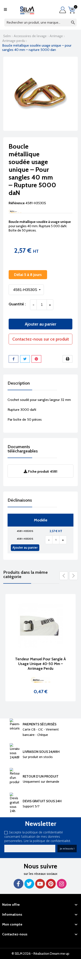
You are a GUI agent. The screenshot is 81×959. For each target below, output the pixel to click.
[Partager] (13, 359)
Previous (63, 575)
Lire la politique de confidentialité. (47, 841)
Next (73, 575)
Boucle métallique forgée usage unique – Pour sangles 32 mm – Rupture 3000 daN (43, 664)
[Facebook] (18, 884)
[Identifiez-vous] (63, 10)
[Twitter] (29, 884)
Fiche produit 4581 (42, 471)
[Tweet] (25, 359)
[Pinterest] (36, 359)
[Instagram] (62, 884)
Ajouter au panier (40, 324)
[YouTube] (40, 884)
